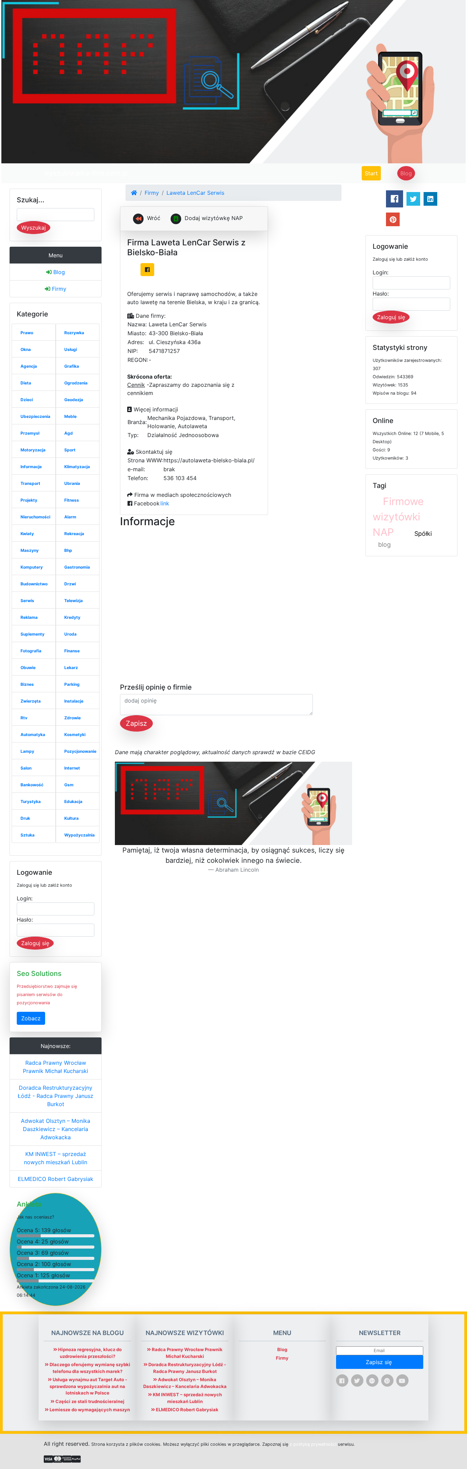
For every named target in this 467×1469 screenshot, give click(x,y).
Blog (406, 173)
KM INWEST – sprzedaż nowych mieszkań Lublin (55, 1158)
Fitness (71, 500)
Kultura (71, 818)
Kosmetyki (74, 734)
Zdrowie (72, 717)
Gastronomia (77, 567)
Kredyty (72, 617)
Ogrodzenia (76, 382)
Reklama (29, 617)
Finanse (72, 650)
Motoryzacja (33, 449)
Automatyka (33, 734)
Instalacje (73, 701)
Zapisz (136, 723)
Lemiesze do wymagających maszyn (89, 1409)
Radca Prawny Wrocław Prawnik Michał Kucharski (55, 1066)
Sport (70, 449)
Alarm (70, 516)
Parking (72, 684)
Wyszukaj (33, 227)
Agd (68, 433)
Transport (30, 483)
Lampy (27, 751)
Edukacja (73, 801)
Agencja (29, 366)
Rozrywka (74, 332)
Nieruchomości (35, 516)
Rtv (24, 717)
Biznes (27, 684)
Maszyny (30, 550)
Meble (70, 416)
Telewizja (73, 600)
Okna (26, 349)
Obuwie (28, 667)
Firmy (58, 288)
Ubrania (72, 483)
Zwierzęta (31, 701)
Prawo (27, 332)
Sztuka (28, 835)
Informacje (31, 466)
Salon (26, 768)
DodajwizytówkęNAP (214, 218)
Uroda (70, 634)
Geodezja (73, 399)
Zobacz (31, 1018)
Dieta (26, 382)
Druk (25, 818)
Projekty (29, 500)
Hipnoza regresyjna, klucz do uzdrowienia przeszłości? (89, 1353)
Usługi (70, 349)
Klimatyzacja (77, 466)
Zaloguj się (35, 943)
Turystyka (31, 801)
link (164, 503)
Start (373, 173)
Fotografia (31, 650)
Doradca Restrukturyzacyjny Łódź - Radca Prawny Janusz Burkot (55, 1095)
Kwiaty (27, 533)
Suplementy (32, 634)
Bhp (68, 550)
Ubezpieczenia (35, 416)
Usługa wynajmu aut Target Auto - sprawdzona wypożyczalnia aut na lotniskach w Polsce (88, 1386)
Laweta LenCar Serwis (195, 192)
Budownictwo (34, 583)
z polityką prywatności (313, 1444)
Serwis (27, 600)
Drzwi (70, 583)
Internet (72, 768)
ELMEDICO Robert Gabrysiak (55, 1178)
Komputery (32, 567)
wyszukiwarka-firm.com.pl (86, 173)
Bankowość (32, 784)
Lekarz (71, 667)
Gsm (69, 784)
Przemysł (30, 433)
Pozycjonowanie (80, 751)
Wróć (152, 218)
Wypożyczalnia (79, 835)
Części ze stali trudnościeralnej (89, 1401)
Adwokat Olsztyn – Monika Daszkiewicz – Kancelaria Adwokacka (55, 1129)
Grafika (71, 366)
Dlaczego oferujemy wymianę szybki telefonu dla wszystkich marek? (89, 1368)
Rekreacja (74, 533)
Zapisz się (379, 1362)
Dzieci (27, 399)
